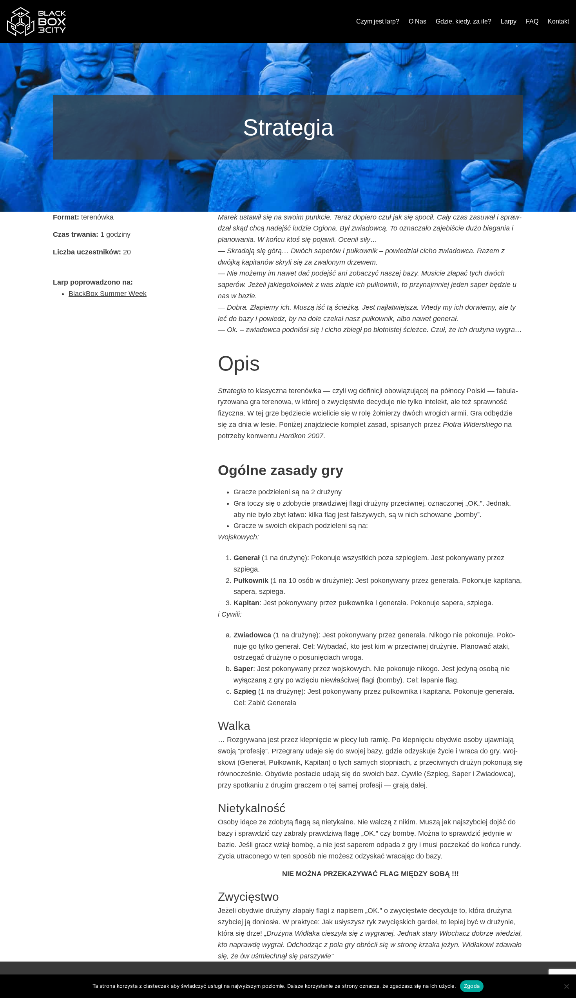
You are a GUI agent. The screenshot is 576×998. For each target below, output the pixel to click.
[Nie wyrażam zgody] (566, 986)
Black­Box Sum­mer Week (108, 294)
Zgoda (472, 986)
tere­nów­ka (97, 217)
